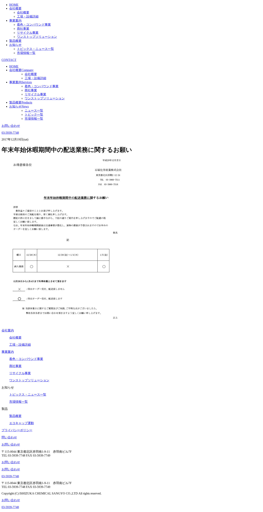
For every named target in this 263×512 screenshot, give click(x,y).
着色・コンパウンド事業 (34, 24)
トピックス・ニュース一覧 (35, 48)
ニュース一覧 (34, 110)
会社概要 (15, 8)
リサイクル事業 (28, 32)
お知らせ (15, 44)
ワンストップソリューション (37, 36)
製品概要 (15, 40)
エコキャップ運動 (21, 423)
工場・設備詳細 (28, 16)
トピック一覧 (34, 114)
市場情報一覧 (26, 53)
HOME (13, 4)
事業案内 (15, 20)
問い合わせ (9, 437)
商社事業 (23, 28)
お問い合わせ (11, 444)
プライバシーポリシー (17, 430)
